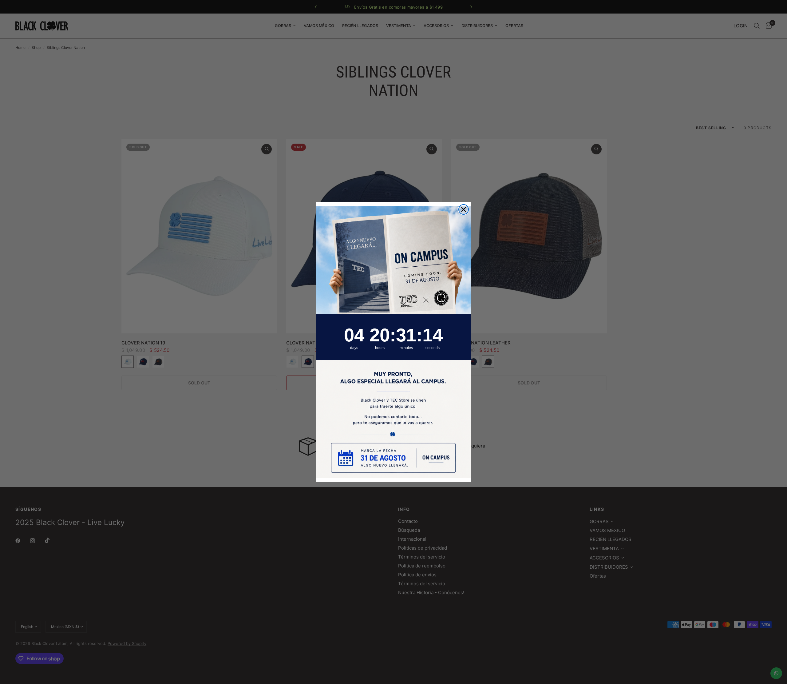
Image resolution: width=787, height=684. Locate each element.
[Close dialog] (464, 209)
